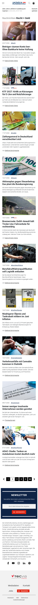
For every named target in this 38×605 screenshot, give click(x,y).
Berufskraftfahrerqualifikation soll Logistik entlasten (17, 270)
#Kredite (13, 133)
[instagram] (19, 563)
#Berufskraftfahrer (17, 265)
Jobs (11, 591)
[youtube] (13, 563)
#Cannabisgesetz (16, 358)
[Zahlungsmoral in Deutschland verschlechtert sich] (19, 120)
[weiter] (34, 479)
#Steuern (14, 178)
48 (30, 479)
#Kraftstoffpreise (16, 310)
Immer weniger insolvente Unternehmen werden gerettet (17, 407)
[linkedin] (24, 563)
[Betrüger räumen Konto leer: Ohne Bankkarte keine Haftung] (19, 31)
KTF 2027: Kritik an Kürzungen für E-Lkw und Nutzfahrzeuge (17, 92)
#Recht (13, 43)
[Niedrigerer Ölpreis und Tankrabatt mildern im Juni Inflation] (19, 298)
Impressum (10, 597)
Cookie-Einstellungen (19, 600)
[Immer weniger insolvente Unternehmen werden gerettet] (19, 390)
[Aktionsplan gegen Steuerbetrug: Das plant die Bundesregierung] (19, 165)
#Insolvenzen (15, 403)
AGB (17, 597)
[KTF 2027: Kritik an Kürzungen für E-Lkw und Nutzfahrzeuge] (19, 76)
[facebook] (8, 563)
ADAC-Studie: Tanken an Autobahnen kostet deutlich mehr (18, 452)
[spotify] (29, 563)
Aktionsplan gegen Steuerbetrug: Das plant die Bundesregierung (18, 182)
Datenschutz (24, 597)
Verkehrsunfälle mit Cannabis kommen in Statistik (17, 362)
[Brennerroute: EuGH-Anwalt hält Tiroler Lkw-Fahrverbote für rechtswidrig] (19, 205)
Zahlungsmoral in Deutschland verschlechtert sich (17, 137)
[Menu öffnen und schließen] (3, 3)
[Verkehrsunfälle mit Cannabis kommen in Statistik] (19, 345)
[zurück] (4, 479)
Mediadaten (13, 585)
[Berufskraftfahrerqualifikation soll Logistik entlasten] (19, 253)
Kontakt (26, 585)
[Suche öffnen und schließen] (28, 3)
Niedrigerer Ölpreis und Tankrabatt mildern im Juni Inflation (15, 316)
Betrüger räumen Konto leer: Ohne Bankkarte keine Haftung (17, 48)
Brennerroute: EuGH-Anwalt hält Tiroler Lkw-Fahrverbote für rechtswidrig (18, 224)
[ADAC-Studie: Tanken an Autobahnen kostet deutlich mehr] (19, 435)
